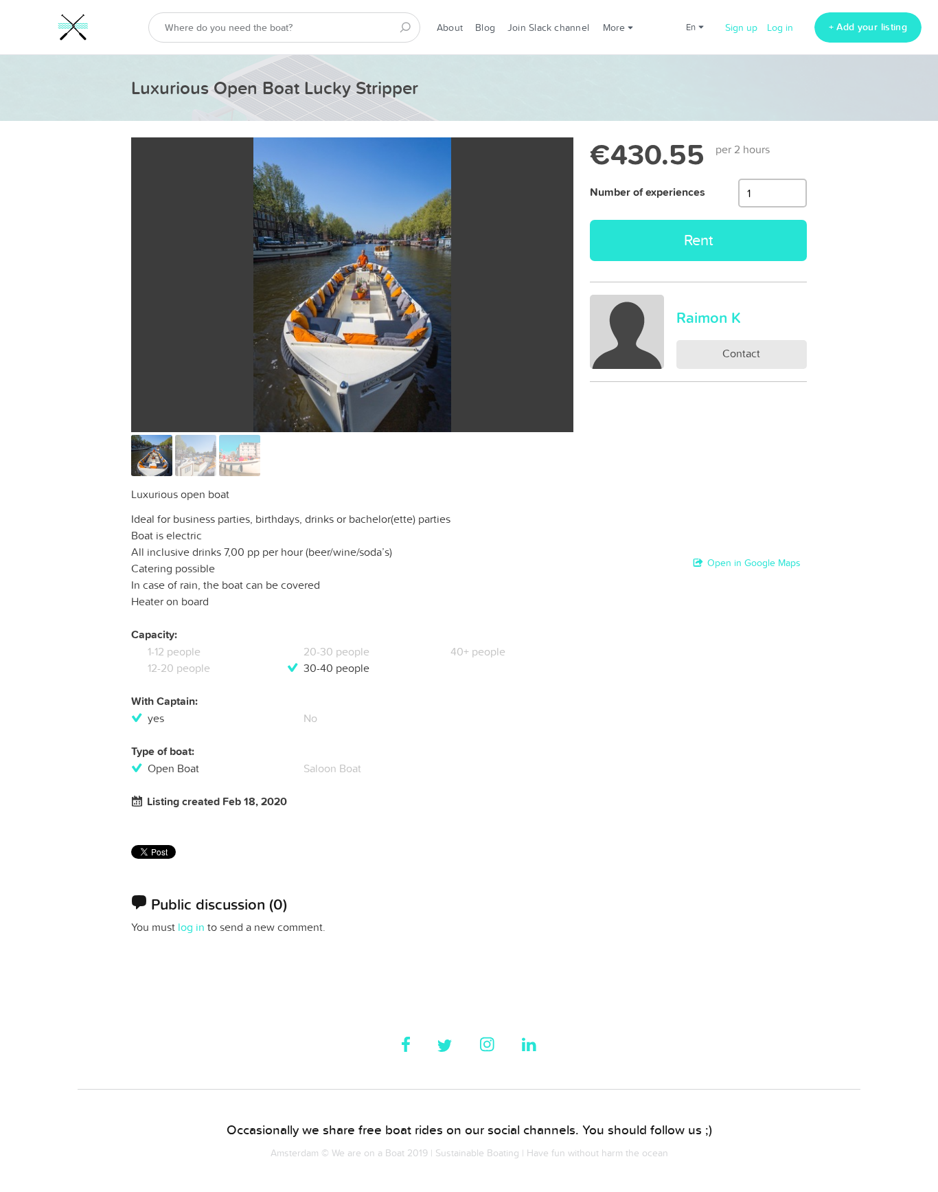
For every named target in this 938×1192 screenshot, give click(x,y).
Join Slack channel (548, 27)
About (450, 27)
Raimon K (708, 317)
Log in (780, 27)
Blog (485, 27)
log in (191, 926)
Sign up (741, 27)
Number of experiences (647, 192)
